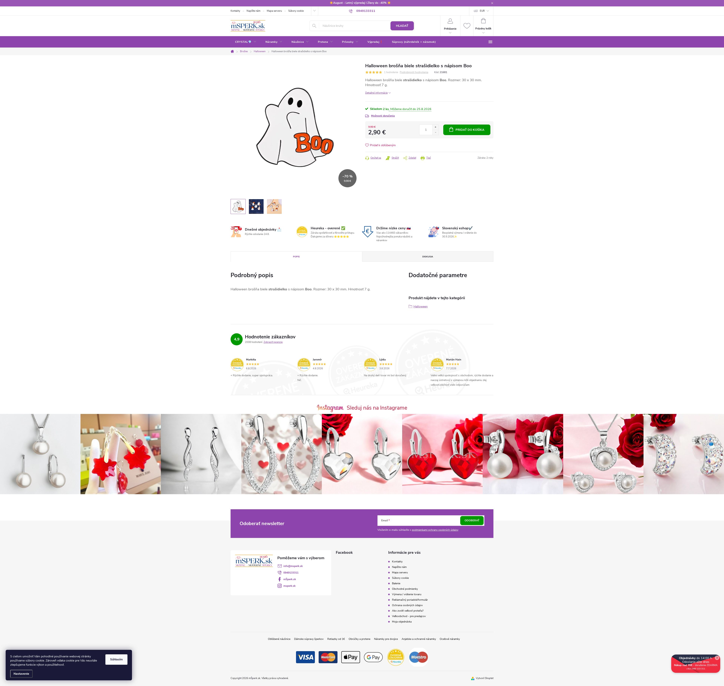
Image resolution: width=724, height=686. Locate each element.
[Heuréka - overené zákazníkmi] (396, 657)
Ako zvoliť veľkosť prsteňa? (407, 611)
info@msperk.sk (293, 566)
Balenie (396, 583)
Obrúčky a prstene (359, 639)
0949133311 (290, 572)
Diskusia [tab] (427, 256)
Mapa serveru (274, 11)
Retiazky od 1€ (336, 639)
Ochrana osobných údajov (407, 605)
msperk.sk (289, 586)
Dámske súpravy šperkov (309, 639)
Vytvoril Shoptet (484, 678)
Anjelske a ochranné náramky (419, 639)
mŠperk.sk (289, 579)
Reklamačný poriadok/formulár (410, 600)
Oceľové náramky (450, 639)
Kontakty (235, 11)
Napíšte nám (253, 11)
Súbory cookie (296, 11)
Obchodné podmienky (405, 589)
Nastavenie (21, 674)
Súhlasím (116, 659)
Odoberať (472, 520)
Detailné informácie (376, 93)
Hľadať (402, 26)
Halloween (420, 306)
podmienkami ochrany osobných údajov (435, 530)
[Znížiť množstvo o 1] (435, 132)
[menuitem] (246, 42)
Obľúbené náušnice (279, 639)
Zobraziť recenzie (273, 342)
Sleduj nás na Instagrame (377, 407)
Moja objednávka (402, 621)
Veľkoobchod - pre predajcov (409, 616)
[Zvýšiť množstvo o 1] (435, 127)
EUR (482, 11)
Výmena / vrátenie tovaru (406, 594)
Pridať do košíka (470, 130)
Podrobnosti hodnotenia (414, 72)
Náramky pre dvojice (386, 639)
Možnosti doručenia (383, 116)
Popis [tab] (296, 256)
